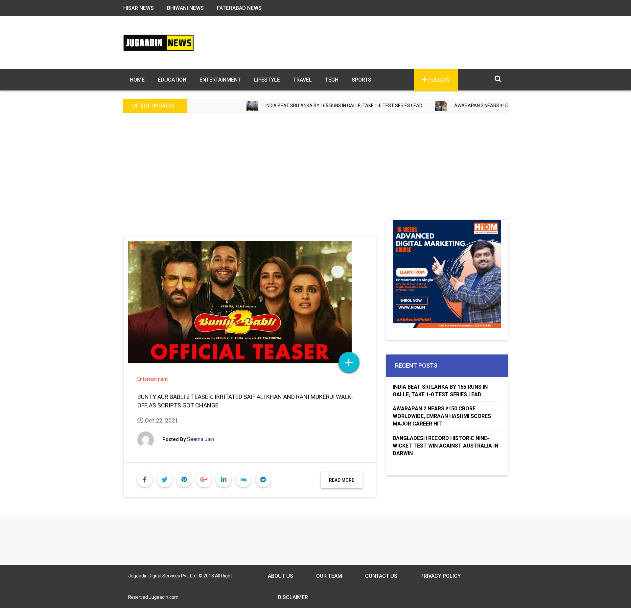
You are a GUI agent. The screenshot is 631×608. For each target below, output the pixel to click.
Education (172, 80)
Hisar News (138, 8)
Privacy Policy (440, 576)
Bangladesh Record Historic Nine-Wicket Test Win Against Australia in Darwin (445, 445)
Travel (302, 80)
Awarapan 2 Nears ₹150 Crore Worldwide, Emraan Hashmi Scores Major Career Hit (442, 416)
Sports (361, 80)
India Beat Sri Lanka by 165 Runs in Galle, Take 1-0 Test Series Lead (321, 105)
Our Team (329, 576)
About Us (280, 576)
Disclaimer (293, 597)
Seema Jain (200, 439)
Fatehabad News (239, 8)
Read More (341, 480)
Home (137, 80)
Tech (332, 80)
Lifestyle (267, 80)
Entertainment (220, 80)
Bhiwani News (185, 8)
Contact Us (381, 576)
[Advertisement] (315, 170)
